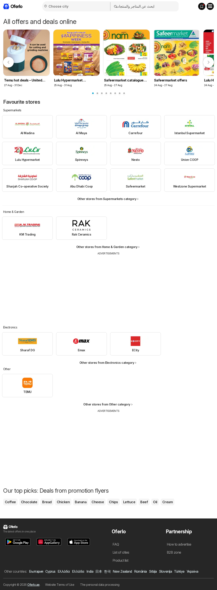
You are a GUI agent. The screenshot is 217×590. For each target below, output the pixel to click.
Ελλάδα (64, 571)
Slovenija (165, 571)
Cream (167, 502)
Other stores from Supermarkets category (106, 199)
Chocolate (29, 502)
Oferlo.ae (33, 584)
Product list (120, 560)
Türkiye (179, 571)
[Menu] (210, 6)
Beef (144, 502)
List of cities (121, 552)
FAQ (116, 544)
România (140, 571)
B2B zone (174, 552)
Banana (80, 502)
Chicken (63, 502)
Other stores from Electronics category (106, 362)
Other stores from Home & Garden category (107, 247)
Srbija (153, 571)
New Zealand (122, 571)
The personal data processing (100, 584)
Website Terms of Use (59, 584)
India (89, 571)
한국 (107, 571)
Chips (113, 502)
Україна (192, 571)
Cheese (98, 502)
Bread (46, 502)
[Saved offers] (201, 6)
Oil (155, 502)
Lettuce (129, 502)
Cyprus (50, 571)
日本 (98, 571)
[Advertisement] (108, 287)
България (36, 571)
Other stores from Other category (106, 404)
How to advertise (179, 544)
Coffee (10, 502)
